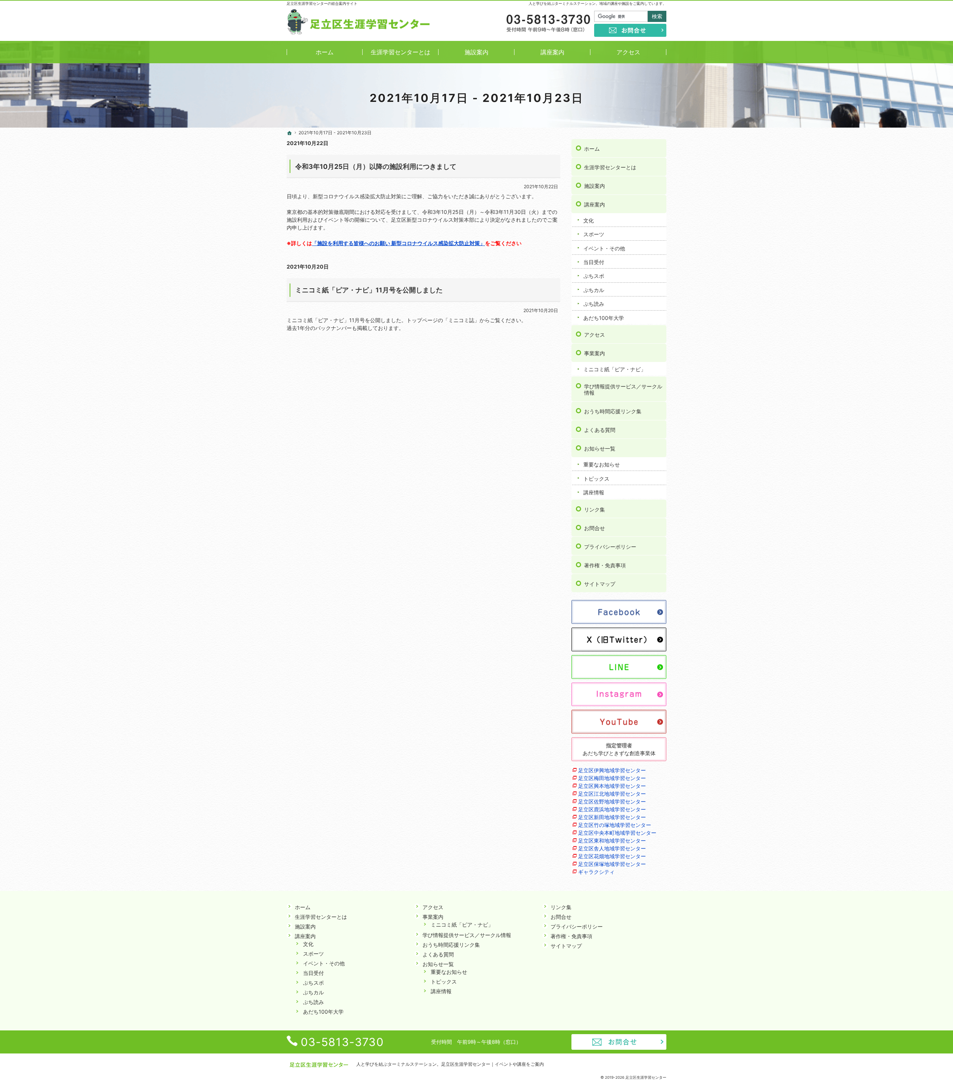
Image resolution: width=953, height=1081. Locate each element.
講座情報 (593, 492)
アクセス (594, 334)
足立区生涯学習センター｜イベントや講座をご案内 (492, 1064)
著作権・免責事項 (605, 565)
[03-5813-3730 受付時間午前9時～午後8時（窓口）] (547, 24)
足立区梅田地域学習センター (612, 778)
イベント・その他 (604, 248)
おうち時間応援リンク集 (612, 411)
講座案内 (594, 204)
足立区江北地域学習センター (612, 793)
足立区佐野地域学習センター (612, 801)
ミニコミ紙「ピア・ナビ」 (614, 369)
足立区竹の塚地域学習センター (614, 825)
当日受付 (593, 262)
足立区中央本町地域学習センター (617, 833)
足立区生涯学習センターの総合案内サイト (322, 3)
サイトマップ (599, 584)
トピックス (596, 478)
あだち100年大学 (603, 318)
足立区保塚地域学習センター (612, 864)
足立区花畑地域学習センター (612, 856)
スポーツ (593, 234)
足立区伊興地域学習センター (612, 770)
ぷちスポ (593, 276)
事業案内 (594, 353)
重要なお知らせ (601, 464)
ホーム (592, 148)
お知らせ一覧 (599, 448)
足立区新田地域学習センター (612, 817)
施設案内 (594, 186)
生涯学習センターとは (610, 167)
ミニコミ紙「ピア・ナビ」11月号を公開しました (369, 290)
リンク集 (594, 509)
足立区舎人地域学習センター (612, 848)
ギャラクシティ (596, 872)
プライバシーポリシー (610, 546)
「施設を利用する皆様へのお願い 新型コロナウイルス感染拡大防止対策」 (398, 243)
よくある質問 (599, 430)
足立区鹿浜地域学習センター (612, 809)
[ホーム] (290, 133)
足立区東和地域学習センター (612, 840)
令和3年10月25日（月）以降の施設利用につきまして (375, 166)
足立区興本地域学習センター (612, 786)
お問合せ (594, 528)
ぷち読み (593, 304)
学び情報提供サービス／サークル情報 (623, 389)
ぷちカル (593, 290)
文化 (588, 220)
